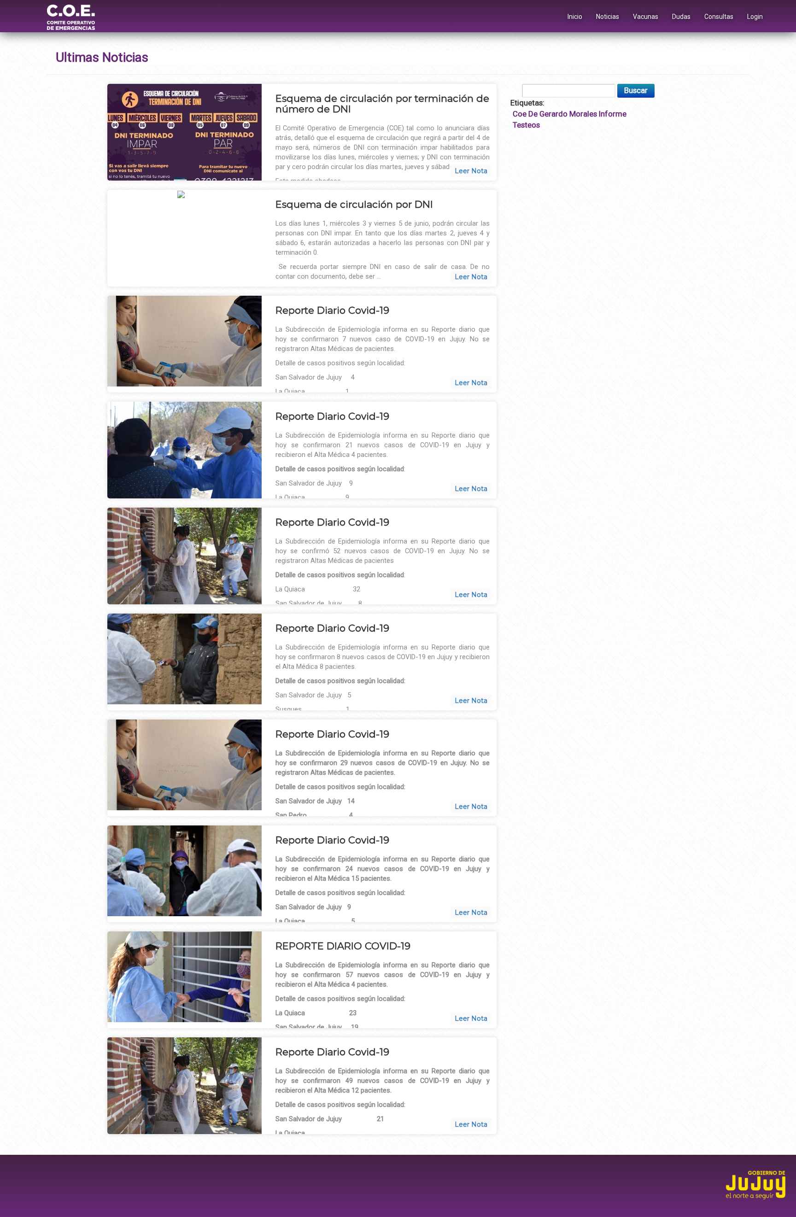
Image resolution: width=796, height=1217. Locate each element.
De (533, 113)
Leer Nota (471, 171)
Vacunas (645, 16)
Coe (520, 113)
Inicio (575, 16)
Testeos (526, 124)
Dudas (681, 16)
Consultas (718, 16)
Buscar (636, 90)
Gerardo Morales (568, 113)
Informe (612, 113)
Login (755, 16)
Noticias (607, 16)
